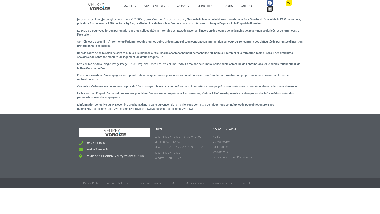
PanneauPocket (91, 183)
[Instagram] (270, 9)
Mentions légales (195, 183)
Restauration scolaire (223, 183)
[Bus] (279, 3)
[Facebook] (270, 3)
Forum (228, 6)
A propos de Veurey (150, 183)
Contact (246, 183)
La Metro (173, 183)
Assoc (181, 6)
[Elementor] (298, 3)
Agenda (246, 6)
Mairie (128, 6)
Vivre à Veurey (154, 6)
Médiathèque (206, 6)
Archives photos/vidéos (119, 183)
